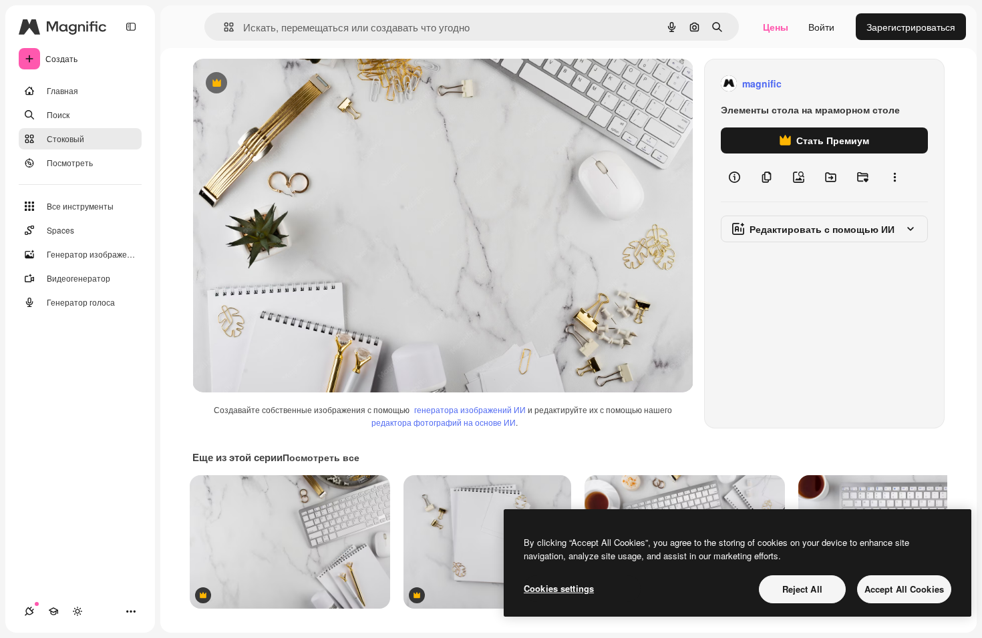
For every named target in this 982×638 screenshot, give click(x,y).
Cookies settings (559, 588)
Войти (821, 26)
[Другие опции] (894, 177)
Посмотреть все (321, 457)
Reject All (802, 589)
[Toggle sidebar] (131, 26)
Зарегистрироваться (910, 26)
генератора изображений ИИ (470, 409)
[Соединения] (29, 611)
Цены (775, 26)
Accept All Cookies (904, 589)
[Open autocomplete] (223, 27)
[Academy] (53, 611)
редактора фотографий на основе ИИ (443, 422)
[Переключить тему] (77, 611)
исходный (282, 84)
